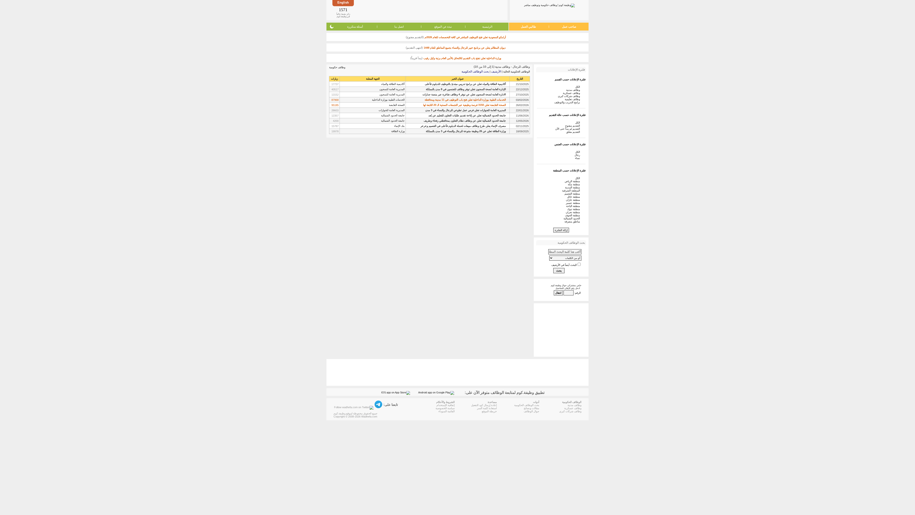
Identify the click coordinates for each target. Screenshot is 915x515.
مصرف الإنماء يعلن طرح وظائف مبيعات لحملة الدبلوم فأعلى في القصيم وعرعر (463, 125)
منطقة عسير (573, 202)
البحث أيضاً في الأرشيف (564, 264)
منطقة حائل (574, 196)
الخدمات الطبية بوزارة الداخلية (388, 99)
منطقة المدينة (573, 187)
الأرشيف (496, 71)
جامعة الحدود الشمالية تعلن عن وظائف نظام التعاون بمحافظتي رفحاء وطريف (465, 120)
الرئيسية (487, 26)
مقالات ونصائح (531, 408)
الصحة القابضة (397, 104)
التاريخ (520, 78)
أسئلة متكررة (355, 26)
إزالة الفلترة (561, 230)
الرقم (578, 292)
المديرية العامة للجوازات (392, 110)
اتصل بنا (399, 26)
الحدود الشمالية (572, 218)
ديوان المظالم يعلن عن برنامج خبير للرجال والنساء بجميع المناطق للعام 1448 (465, 47)
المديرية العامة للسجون (392, 89)
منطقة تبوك (574, 209)
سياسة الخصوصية (445, 408)
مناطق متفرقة (572, 221)
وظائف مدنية (573, 89)
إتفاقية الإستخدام (446, 405)
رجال (577, 155)
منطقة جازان (573, 199)
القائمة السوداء (446, 411)
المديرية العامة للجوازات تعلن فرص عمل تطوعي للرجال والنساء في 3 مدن (465, 110)
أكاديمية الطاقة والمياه (393, 83)
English (343, 2)
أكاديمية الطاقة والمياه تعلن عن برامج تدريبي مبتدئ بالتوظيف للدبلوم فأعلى (465, 83)
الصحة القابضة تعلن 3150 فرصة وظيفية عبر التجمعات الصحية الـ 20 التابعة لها (464, 104)
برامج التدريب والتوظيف (567, 102)
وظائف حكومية (337, 67)
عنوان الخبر (458, 78)
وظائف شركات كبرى (569, 96)
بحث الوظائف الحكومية (475, 71)
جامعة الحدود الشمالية (393, 115)
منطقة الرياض (573, 181)
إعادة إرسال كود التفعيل (484, 405)
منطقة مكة (574, 184)
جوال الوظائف (531, 411)
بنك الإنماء (399, 125)
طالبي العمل (528, 26)
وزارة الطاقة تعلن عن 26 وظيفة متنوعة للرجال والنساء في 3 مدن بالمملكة (466, 131)
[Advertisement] (430, 10)
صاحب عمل (569, 26)
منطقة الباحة (573, 206)
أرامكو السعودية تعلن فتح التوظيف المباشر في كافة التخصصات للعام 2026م (465, 37)
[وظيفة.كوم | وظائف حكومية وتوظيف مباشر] (549, 4)
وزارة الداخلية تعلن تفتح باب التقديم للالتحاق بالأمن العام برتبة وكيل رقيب (462, 58)
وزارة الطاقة (398, 131)
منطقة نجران (573, 212)
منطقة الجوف (573, 215)
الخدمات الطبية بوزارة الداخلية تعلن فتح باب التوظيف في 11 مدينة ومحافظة (465, 99)
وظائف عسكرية (572, 93)
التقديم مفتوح (573, 125)
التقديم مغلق (573, 131)
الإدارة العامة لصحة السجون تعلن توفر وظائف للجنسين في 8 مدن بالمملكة (466, 89)
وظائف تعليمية (573, 99)
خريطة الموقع (489, 411)
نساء (578, 158)
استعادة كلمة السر (487, 408)
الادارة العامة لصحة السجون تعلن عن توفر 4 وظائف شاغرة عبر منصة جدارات (464, 94)
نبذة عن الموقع (443, 26)
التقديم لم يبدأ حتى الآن (568, 128)
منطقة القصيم (572, 193)
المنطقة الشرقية (571, 190)
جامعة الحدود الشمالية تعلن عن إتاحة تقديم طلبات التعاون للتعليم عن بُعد (467, 115)
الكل (578, 86)
